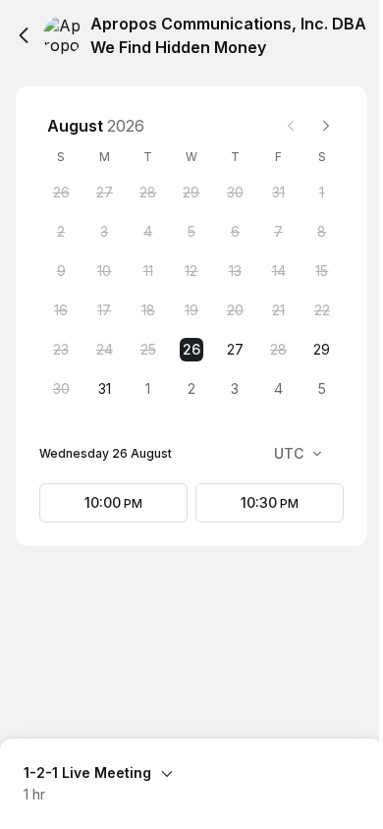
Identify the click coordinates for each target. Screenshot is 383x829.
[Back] (23, 35)
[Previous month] (290, 125)
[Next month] (326, 125)
